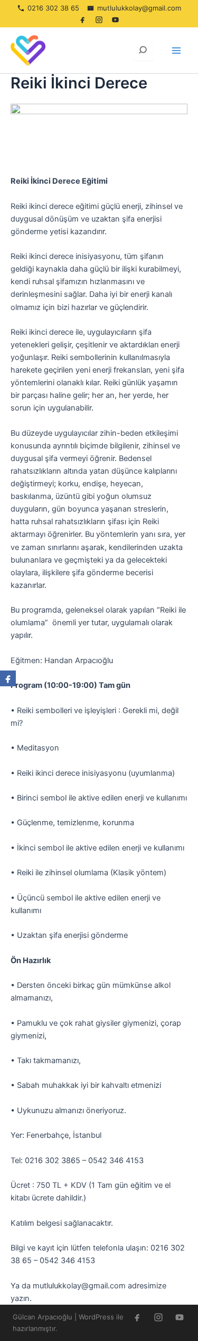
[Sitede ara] (144, 51)
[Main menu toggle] (176, 50)
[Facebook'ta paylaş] (8, 678)
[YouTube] (115, 19)
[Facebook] (83, 19)
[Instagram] (99, 19)
